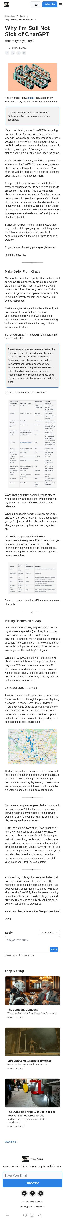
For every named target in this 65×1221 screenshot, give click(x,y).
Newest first (47, 932)
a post (30, 98)
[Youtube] (24, 1193)
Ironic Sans (10, 16)
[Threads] (32, 1193)
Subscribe (50, 4)
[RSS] (40, 1193)
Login (35, 4)
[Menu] (60, 4)
